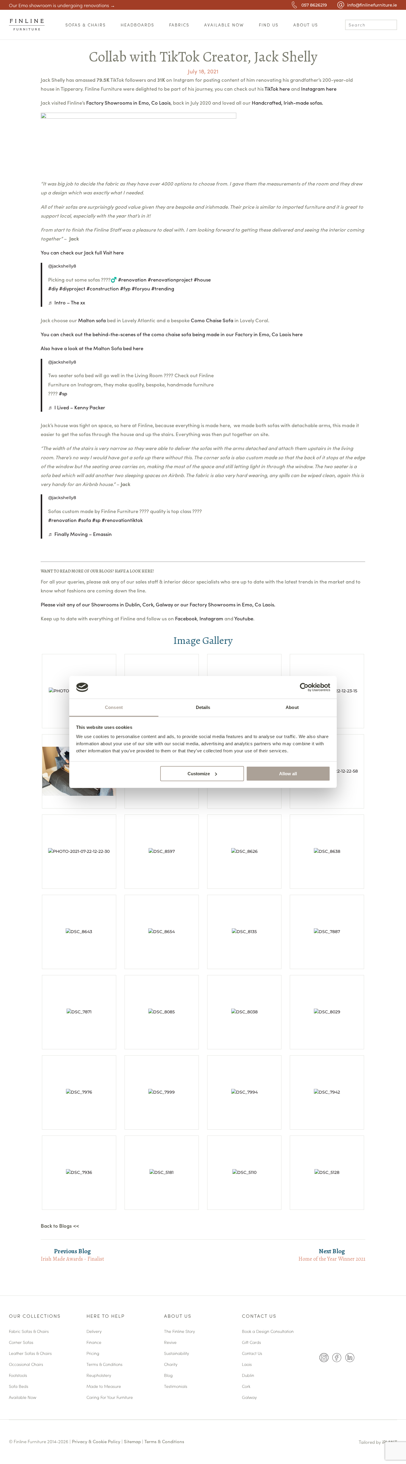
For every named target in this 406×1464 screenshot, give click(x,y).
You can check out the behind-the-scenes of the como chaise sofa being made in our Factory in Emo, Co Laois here (172, 334)
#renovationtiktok (122, 519)
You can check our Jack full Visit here (82, 252)
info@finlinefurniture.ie (372, 5)
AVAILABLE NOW (224, 25)
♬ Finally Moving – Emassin (80, 533)
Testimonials (175, 1386)
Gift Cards (251, 1342)
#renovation (132, 279)
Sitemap (132, 1441)
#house (202, 279)
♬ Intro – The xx (66, 302)
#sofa (84, 519)
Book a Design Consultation (268, 1331)
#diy (53, 288)
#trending (162, 288)
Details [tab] (203, 707)
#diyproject (72, 288)
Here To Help (105, 1316)
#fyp (125, 288)
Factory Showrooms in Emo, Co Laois (128, 102)
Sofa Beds (18, 1386)
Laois (247, 1364)
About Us (177, 1316)
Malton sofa (92, 320)
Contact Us (259, 1316)
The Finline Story (179, 1331)
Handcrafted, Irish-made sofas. (287, 102)
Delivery (94, 1331)
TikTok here (277, 88)
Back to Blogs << (60, 1225)
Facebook (186, 618)
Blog (168, 1375)
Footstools (18, 1375)
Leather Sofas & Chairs (30, 1353)
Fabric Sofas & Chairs (29, 1331)
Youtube (243, 618)
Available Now (22, 1397)
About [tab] (292, 707)
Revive (170, 1342)
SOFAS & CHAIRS (85, 25)
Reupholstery (98, 1375)
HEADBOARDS (137, 25)
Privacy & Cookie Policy (96, 1441)
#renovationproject (170, 279)
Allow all (288, 773)
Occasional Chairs (26, 1364)
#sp (63, 393)
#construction (102, 288)
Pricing (92, 1353)
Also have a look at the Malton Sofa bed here (92, 348)
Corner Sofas (21, 1342)
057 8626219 (314, 5)
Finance (93, 1342)
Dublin (248, 1375)
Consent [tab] (114, 707)
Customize (199, 773)
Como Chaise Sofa (212, 320)
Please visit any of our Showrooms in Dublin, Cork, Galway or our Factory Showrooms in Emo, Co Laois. (158, 604)
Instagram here (318, 88)
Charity (170, 1364)
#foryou (141, 288)
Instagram (211, 618)
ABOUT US (305, 25)
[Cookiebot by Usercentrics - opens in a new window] (304, 687)
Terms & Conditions (104, 1364)
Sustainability (176, 1353)
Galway (249, 1397)
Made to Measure (103, 1386)
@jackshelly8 (62, 266)
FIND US (268, 25)
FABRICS (179, 25)
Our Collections (35, 1316)
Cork (246, 1386)
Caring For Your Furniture (109, 1397)
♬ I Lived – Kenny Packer (76, 407)
